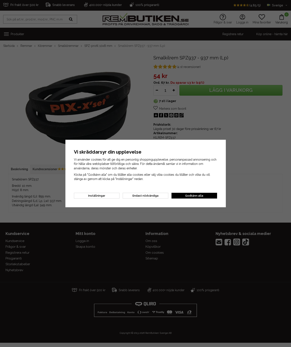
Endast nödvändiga (145, 195)
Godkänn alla (194, 195)
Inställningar (96, 195)
